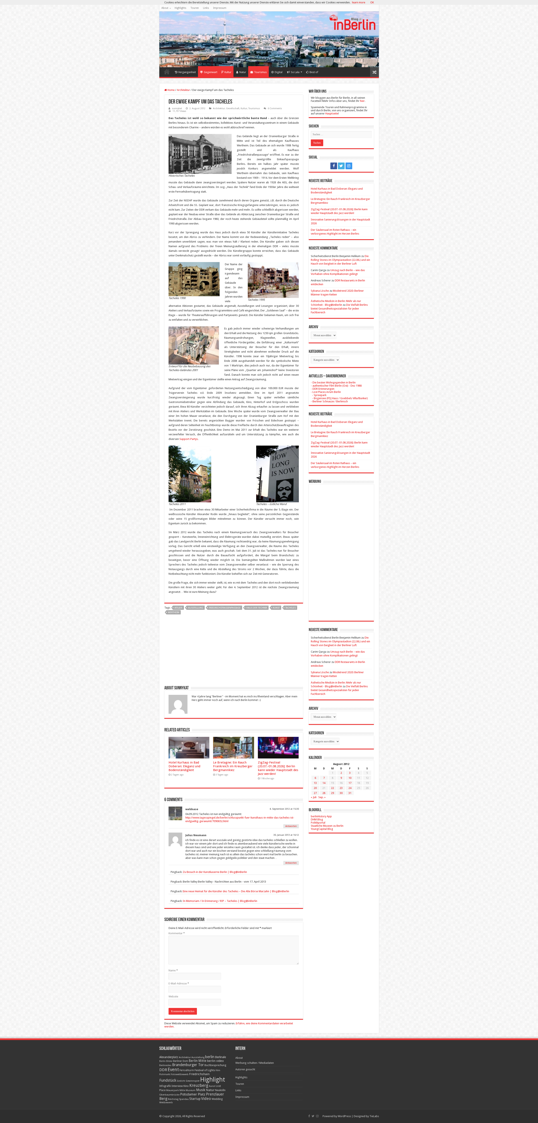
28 (323, 793)
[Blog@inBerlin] (269, 39)
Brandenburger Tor (188, 1065)
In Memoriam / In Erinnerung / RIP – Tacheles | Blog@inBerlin (220, 901)
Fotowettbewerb (180, 1074)
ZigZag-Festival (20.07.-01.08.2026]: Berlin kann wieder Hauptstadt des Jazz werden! (278, 768)
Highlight (212, 1079)
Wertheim (173, 612)
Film (218, 1070)
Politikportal (318, 822)
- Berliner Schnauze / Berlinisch (329, 401)
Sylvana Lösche (320, 290)
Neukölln (220, 1090)
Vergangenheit (187, 72)
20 (315, 788)
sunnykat (177, 108)
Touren (194, 8)
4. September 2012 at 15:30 (284, 809)
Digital (278, 72)
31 (349, 793)
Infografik (165, 1086)
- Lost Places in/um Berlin (326, 392)
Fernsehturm (186, 1070)
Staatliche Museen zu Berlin (327, 825)
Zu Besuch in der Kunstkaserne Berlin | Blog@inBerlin (215, 872)
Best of (314, 72)
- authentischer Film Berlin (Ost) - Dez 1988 (336, 385)
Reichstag (173, 1099)
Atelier (178, 607)
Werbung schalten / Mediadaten (254, 1062)
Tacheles (290, 607)
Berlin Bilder (166, 1061)
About (164, 8)
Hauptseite (331, 113)
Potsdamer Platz (192, 1094)
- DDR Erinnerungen (322, 388)
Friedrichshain (199, 1074)
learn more (358, 2)
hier (362, 100)
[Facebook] (333, 166)
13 (315, 783)
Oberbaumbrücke (169, 1094)
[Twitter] (341, 166)
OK (372, 2)
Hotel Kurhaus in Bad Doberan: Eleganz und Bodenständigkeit (184, 766)
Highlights (180, 8)
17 (349, 783)
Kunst (276, 607)
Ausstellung (195, 607)
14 (323, 783)
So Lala (295, 72)
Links (206, 8)
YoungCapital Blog (322, 828)
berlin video (215, 1061)
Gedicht (181, 1081)
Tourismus (260, 72)
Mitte (182, 1090)
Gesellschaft (232, 108)
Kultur (227, 72)
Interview (177, 1086)
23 (341, 788)
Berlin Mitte (197, 1061)
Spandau (184, 1099)
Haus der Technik (256, 607)
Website (173, 996)
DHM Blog (317, 819)
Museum (190, 1090)
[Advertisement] (233, 651)
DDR (163, 1070)
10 (349, 777)
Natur (242, 72)
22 (332, 788)
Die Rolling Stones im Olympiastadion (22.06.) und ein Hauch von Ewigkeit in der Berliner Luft (340, 260)
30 (341, 793)
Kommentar (177, 933)
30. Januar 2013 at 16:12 (286, 835)
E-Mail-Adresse (179, 983)
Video (206, 1098)
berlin (209, 1057)
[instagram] (348, 166)
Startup (194, 1099)
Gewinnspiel (192, 1080)
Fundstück (167, 1080)
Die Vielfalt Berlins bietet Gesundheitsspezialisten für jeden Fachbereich (339, 308)
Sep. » (322, 797)
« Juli (313, 797)
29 (332, 793)
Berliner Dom (180, 1061)
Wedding (217, 1099)
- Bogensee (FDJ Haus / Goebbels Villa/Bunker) (339, 398)
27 (315, 793)
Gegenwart (210, 72)
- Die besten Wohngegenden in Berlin (333, 382)
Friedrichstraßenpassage (225, 607)
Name (173, 970)
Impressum (219, 8)
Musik (200, 1090)
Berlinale (220, 1057)
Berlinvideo (165, 1065)
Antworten (291, 826)
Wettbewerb (166, 1102)
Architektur (183, 90)
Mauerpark (172, 1090)
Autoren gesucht (245, 1069)
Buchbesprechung (215, 1065)
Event (173, 1069)
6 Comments (275, 108)
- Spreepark (318, 395)
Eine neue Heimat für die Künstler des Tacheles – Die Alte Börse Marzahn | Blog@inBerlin (236, 891)
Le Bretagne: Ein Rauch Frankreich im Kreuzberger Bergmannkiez (233, 766)
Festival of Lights (205, 1070)
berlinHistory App (321, 816)
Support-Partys (188, 439)
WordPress (344, 1116)
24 (349, 788)
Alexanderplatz (168, 1057)
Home (166, 71)
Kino (186, 1086)
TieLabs (374, 1116)
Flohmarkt (164, 1074)
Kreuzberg (198, 1085)
